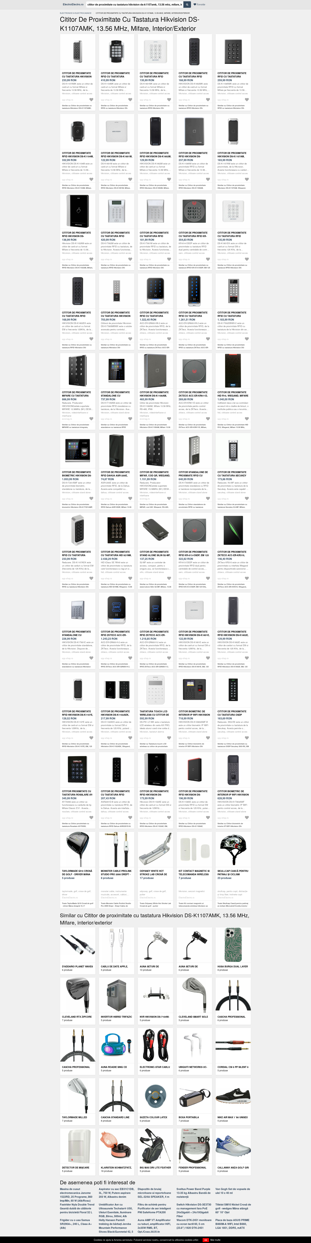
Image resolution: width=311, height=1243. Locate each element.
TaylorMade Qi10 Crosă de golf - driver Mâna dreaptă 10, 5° (77, 874)
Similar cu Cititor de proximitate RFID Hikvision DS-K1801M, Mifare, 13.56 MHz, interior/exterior (115, 188)
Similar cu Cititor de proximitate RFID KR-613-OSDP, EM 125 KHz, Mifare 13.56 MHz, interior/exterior (193, 587)
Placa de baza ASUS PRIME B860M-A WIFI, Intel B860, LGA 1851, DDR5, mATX (232, 1224)
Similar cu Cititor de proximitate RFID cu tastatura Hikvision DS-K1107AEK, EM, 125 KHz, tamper (75, 587)
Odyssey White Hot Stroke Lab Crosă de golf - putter (153, 874)
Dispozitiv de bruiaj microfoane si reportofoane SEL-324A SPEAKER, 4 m (154, 1193)
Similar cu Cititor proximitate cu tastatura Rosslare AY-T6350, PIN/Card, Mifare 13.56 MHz (75, 826)
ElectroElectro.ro (73, 4)
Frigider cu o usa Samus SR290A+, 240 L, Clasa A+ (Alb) (76, 1224)
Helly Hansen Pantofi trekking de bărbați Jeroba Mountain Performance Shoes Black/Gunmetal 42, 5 (116, 1225)
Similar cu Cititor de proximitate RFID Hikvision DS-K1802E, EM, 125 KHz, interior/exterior (233, 666)
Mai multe (215, 1239)
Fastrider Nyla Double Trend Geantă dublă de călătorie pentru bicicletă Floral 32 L (77, 1208)
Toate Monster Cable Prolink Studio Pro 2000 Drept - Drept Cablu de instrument (116, 906)
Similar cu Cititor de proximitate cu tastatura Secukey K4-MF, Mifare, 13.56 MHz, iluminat (232, 507)
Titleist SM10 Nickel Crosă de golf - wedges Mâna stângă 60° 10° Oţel (233, 1208)
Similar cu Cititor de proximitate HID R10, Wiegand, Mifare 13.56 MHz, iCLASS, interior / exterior (233, 427)
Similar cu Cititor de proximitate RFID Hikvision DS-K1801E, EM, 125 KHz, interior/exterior (194, 666)
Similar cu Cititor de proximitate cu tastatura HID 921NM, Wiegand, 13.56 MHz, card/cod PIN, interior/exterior (116, 587)
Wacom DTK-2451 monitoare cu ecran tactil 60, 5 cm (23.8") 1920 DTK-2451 (194, 1224)
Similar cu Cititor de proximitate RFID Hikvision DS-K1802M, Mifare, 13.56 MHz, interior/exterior (154, 188)
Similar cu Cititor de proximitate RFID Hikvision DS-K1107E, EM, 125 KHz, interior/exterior (77, 746)
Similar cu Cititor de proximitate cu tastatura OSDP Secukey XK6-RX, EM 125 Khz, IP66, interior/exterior (233, 746)
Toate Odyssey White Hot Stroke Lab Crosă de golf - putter (155, 904)
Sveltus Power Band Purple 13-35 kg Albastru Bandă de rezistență (194, 1193)
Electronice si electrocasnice (75, 13)
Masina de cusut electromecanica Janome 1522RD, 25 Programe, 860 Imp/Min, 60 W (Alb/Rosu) (76, 1194)
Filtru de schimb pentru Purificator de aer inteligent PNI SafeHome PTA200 (154, 1208)
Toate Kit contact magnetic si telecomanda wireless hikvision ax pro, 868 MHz (193, 906)
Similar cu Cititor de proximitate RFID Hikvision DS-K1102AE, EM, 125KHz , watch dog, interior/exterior (155, 826)
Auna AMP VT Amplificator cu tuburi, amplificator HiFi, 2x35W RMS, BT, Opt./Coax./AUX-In (154, 1225)
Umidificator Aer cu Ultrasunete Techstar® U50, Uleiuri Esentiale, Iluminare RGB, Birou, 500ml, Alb (115, 1210)
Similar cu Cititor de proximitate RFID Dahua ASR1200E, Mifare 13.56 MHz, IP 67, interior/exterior (116, 507)
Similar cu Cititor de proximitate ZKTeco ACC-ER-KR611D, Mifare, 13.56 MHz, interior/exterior (193, 427)
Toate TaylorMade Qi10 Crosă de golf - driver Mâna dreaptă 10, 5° (77, 904)
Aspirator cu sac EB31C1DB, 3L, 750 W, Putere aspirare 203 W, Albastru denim (116, 1193)
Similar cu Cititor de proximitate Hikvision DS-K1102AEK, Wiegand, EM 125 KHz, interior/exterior (115, 746)
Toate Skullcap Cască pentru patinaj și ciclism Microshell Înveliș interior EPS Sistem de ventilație (233, 906)
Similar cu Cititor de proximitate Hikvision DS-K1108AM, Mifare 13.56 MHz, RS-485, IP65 (155, 427)
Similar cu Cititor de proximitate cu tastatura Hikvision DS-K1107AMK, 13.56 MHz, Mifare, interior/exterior (77, 108)
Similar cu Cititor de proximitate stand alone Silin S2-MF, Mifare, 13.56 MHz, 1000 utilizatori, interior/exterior (155, 587)
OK (205, 1240)
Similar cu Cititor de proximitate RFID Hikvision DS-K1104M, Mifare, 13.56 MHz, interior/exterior (77, 188)
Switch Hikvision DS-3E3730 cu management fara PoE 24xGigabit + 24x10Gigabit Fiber (194, 1210)
